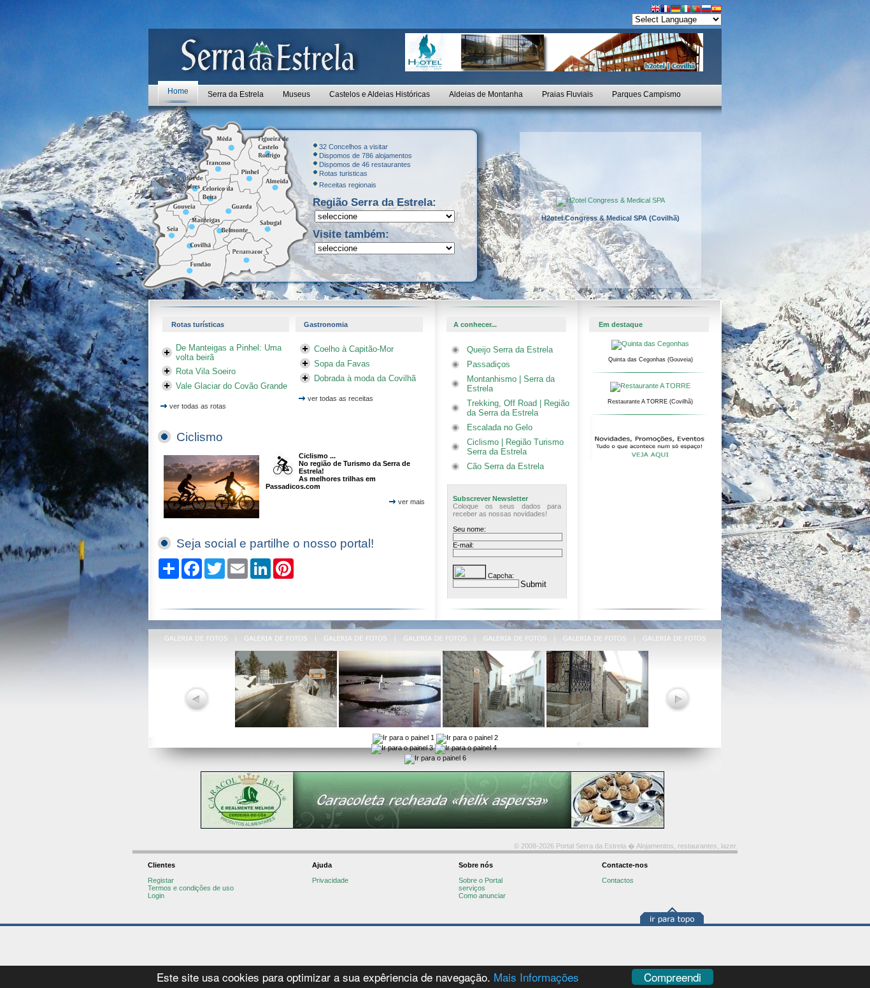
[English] (655, 10)
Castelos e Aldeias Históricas (379, 94)
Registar (161, 880)
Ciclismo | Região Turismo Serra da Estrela (515, 446)
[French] (665, 10)
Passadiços (488, 364)
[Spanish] (716, 10)
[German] (676, 10)
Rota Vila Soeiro (206, 371)
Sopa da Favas (342, 363)
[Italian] (686, 10)
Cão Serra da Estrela (505, 466)
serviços (472, 888)
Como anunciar (482, 895)
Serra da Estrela (236, 94)
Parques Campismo (646, 94)
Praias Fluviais (567, 94)
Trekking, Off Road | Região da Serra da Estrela (518, 408)
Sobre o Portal (481, 880)
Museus (296, 94)
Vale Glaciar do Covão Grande (231, 386)
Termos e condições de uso (191, 888)
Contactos (618, 880)
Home (178, 91)
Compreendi (672, 977)
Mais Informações (536, 977)
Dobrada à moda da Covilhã (365, 378)
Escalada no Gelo (499, 427)
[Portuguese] (696, 10)
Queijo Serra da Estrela (510, 349)
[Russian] (706, 10)
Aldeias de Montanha (486, 94)
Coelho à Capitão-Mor (354, 349)
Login (156, 895)
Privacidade (330, 880)
